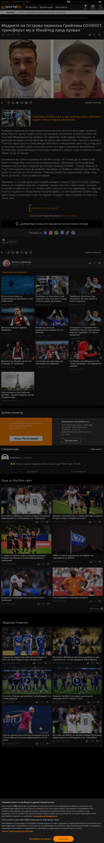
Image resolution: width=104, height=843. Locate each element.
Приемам (63, 839)
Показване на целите (40, 839)
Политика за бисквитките (45, 816)
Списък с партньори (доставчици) (17, 831)
